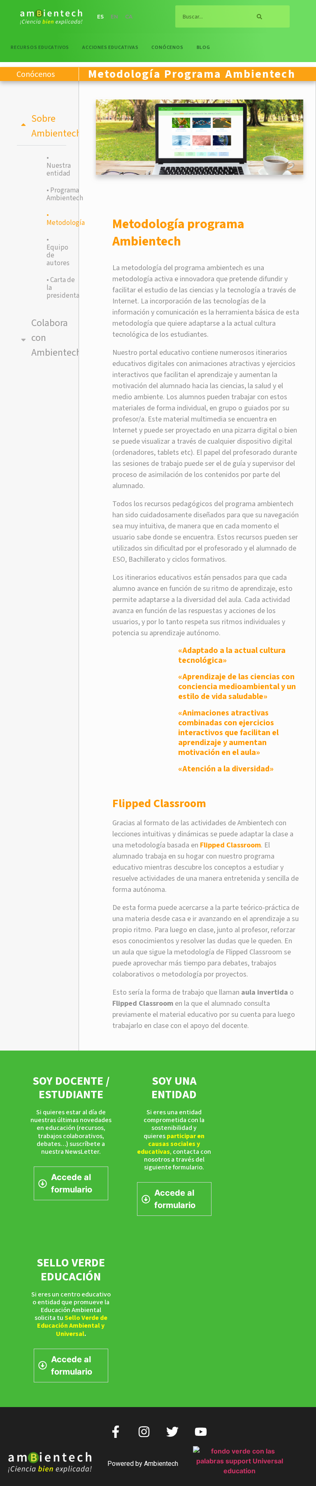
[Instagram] (144, 1432)
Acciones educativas (110, 47)
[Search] (260, 16)
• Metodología (54, 219)
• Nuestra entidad (54, 165)
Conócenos (167, 47)
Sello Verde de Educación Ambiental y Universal (72, 1325)
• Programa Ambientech (54, 194)
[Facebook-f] (115, 1432)
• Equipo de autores (54, 251)
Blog (203, 47)
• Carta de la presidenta (54, 288)
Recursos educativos (40, 47)
